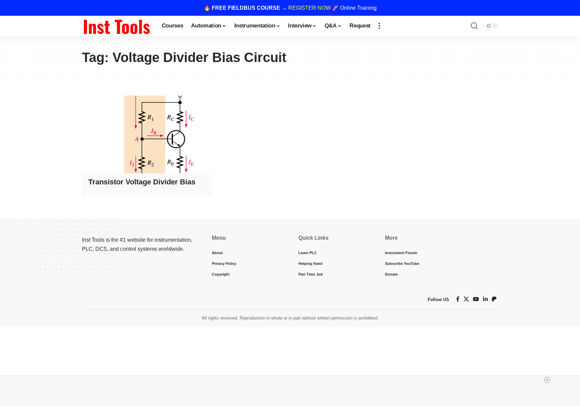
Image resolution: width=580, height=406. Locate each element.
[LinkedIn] (485, 299)
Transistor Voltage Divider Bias (141, 182)
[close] (547, 380)
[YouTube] (476, 299)
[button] (379, 26)
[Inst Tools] (116, 26)
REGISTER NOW (309, 8)
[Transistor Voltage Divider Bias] (147, 134)
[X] (466, 299)
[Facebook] (457, 299)
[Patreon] (494, 299)
